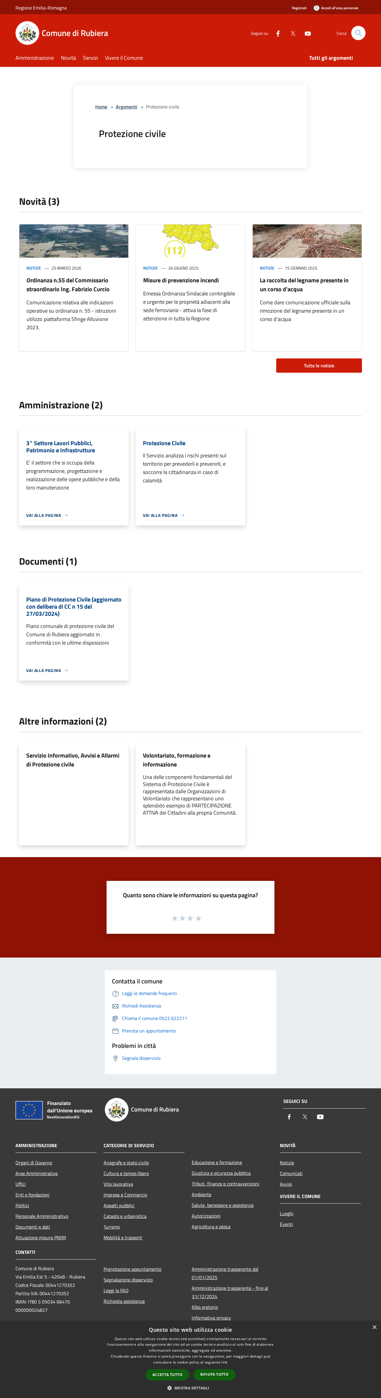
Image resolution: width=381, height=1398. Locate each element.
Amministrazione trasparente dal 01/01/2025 (225, 1273)
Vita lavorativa (118, 1184)
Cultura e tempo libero (126, 1173)
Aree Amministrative (36, 1173)
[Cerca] (358, 33)
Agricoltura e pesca (211, 1226)
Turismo (112, 1226)
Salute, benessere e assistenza (223, 1205)
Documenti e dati (32, 1226)
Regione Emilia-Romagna (41, 7)
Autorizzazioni (206, 1215)
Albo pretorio (205, 1307)
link (224, 1362)
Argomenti (126, 106)
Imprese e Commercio (125, 1194)
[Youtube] (305, 33)
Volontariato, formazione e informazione (176, 760)
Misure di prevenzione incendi (181, 280)
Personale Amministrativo (41, 1216)
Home (101, 106)
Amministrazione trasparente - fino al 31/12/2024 (230, 1292)
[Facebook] (276, 33)
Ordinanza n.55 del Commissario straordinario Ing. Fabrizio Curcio (68, 284)
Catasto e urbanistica (125, 1216)
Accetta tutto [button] (167, 1374)
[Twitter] (290, 33)
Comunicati (291, 1173)
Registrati (299, 8)
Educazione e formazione (217, 1162)
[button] (190, 1388)
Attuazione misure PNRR (40, 1237)
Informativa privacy (211, 1317)
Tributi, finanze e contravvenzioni (225, 1183)
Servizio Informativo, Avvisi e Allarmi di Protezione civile (72, 760)
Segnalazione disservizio (128, 1279)
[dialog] (190, 1359)
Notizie (33, 268)
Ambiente (201, 1194)
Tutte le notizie (319, 365)
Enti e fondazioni (32, 1194)
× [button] (374, 1327)
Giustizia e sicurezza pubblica (221, 1173)
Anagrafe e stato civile (126, 1162)
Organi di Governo (33, 1162)
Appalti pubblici (119, 1205)
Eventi (286, 1224)
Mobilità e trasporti (123, 1237)
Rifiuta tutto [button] (214, 1374)
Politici (22, 1205)
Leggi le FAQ (116, 1290)
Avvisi (286, 1184)
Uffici (20, 1184)
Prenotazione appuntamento (132, 1269)
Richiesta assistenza (124, 1301)
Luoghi (286, 1213)
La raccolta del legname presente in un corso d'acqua (304, 284)
